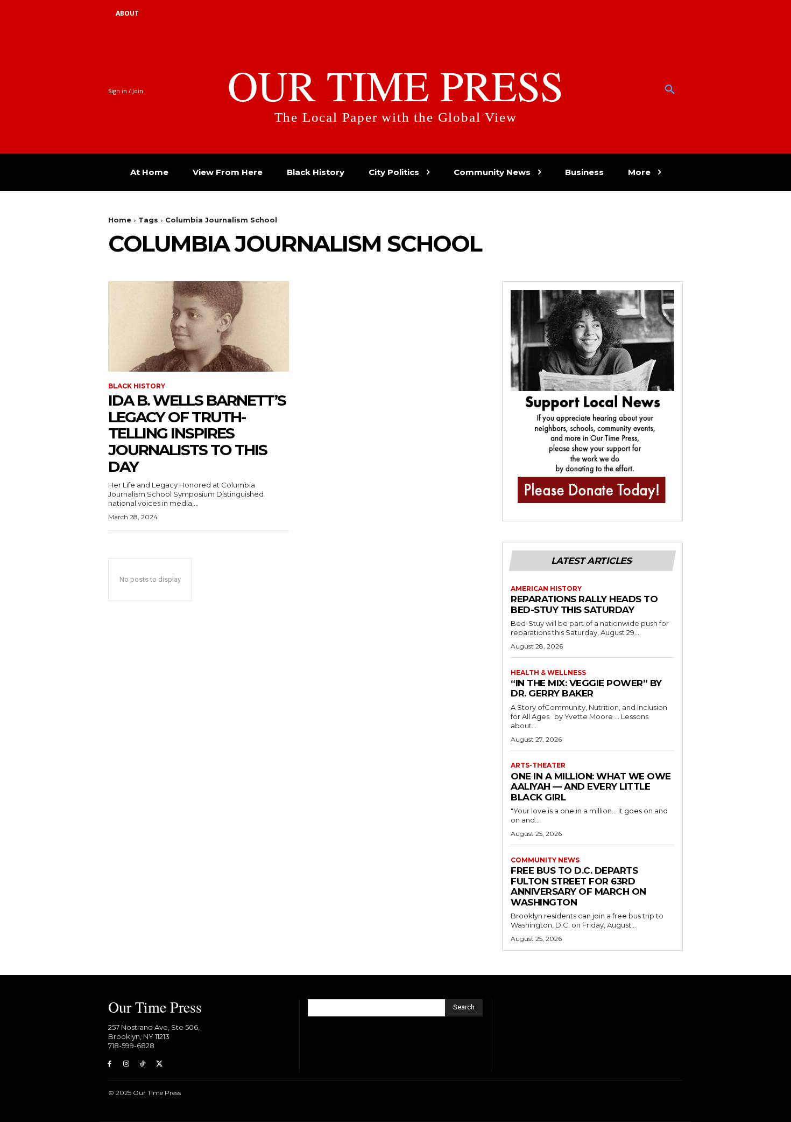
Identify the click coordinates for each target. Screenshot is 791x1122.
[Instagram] (126, 1064)
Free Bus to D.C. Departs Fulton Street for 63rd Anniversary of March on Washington (578, 886)
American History (546, 589)
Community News (545, 860)
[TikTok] (143, 1064)
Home (119, 219)
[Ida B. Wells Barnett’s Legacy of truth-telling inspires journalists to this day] (198, 326)
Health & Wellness (548, 673)
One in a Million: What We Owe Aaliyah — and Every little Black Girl (591, 787)
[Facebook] (109, 1064)
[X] (159, 1064)
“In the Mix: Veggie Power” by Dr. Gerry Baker (586, 688)
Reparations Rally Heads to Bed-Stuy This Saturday (584, 604)
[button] (670, 90)
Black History (136, 386)
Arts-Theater (538, 765)
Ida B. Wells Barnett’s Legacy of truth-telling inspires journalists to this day (197, 433)
